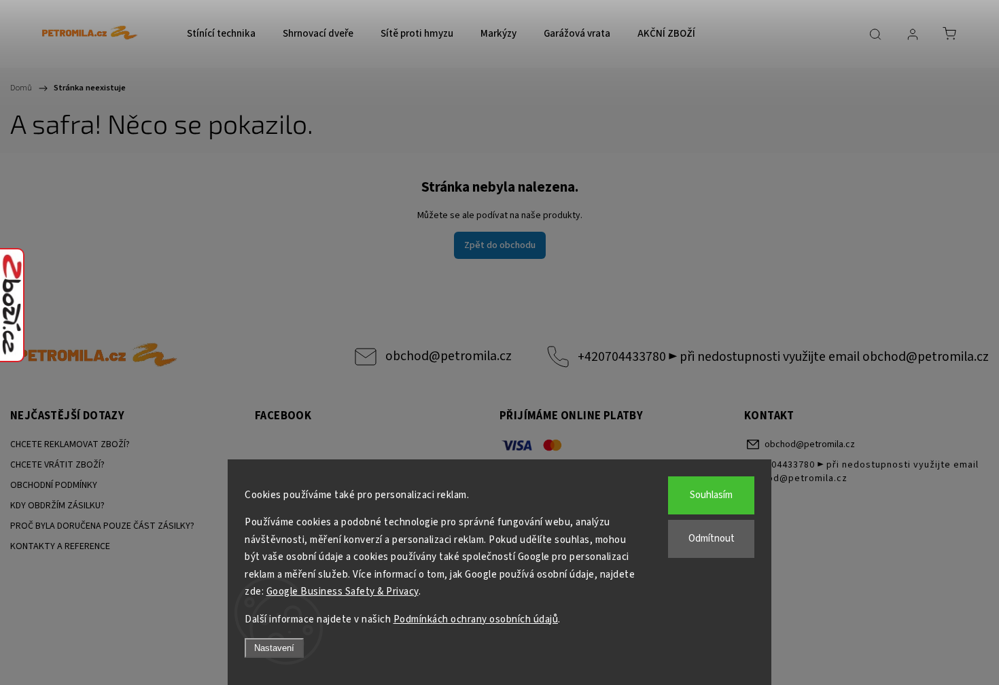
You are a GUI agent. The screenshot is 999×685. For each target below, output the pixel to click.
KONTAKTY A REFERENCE (60, 546)
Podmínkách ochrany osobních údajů (476, 619)
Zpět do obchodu (500, 245)
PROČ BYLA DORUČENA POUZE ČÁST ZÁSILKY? (102, 526)
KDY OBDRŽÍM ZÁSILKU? (57, 505)
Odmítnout (711, 538)
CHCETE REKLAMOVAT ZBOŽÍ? (70, 444)
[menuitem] (221, 34)
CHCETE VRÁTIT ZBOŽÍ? (57, 465)
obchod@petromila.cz (448, 356)
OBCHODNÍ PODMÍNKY (53, 485)
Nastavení (274, 648)
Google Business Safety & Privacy (342, 591)
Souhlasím (711, 495)
